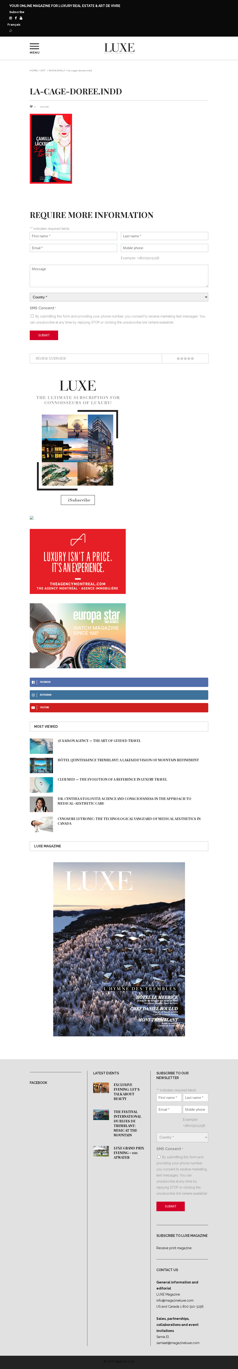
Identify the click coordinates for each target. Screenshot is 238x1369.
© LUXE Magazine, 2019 (119, 1361)
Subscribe (16, 12)
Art (43, 70)
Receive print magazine (174, 1248)
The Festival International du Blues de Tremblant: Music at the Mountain (127, 1123)
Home (34, 70)
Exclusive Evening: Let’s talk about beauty (127, 1092)
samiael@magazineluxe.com (177, 1343)
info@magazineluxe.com (175, 1300)
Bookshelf (57, 70)
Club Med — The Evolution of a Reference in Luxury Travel (112, 779)
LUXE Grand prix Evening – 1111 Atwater (129, 1153)
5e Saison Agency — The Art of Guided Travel (99, 740)
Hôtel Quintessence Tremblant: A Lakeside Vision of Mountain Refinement (128, 760)
